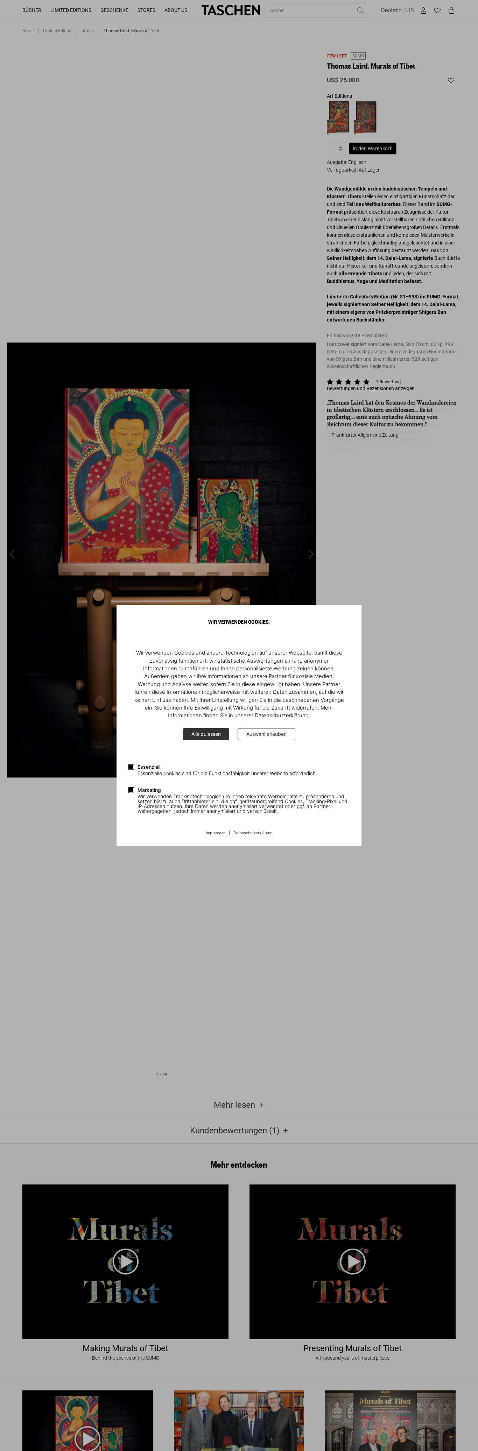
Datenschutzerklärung (253, 833)
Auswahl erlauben (266, 734)
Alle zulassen (206, 734)
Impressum (215, 833)
